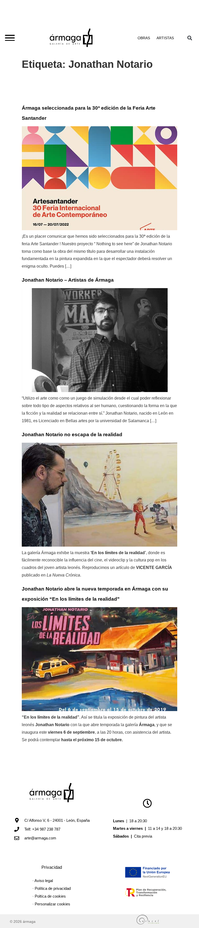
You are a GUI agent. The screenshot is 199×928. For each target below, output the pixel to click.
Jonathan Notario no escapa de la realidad (72, 434)
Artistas (165, 38)
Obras (144, 38)
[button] (190, 38)
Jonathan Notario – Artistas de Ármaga (68, 280)
